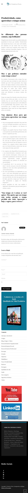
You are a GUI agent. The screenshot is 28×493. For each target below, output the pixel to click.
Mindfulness (4, 359)
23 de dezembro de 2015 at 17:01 (7, 235)
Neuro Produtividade (11, 26)
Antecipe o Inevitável (6, 335)
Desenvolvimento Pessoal (7, 346)
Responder (22, 227)
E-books (3, 354)
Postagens (3, 367)
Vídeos (3, 380)
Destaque (3, 351)
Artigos (4, 26)
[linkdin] (3, 478)
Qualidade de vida (15, 213)
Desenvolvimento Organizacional (9, 343)
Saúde (2, 372)
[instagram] (3, 472)
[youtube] (3, 474)
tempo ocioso (5, 216)
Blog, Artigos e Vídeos (6, 341)
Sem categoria (5, 375)
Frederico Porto (21, 24)
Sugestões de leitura (6, 377)
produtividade (5, 213)
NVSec (22, 486)
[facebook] (3, 470)
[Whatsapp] (3, 476)
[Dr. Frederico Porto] (14, 4)
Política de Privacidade (6, 488)
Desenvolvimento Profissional (8, 348)
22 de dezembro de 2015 (7, 24)
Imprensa (3, 356)
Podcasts (3, 364)
